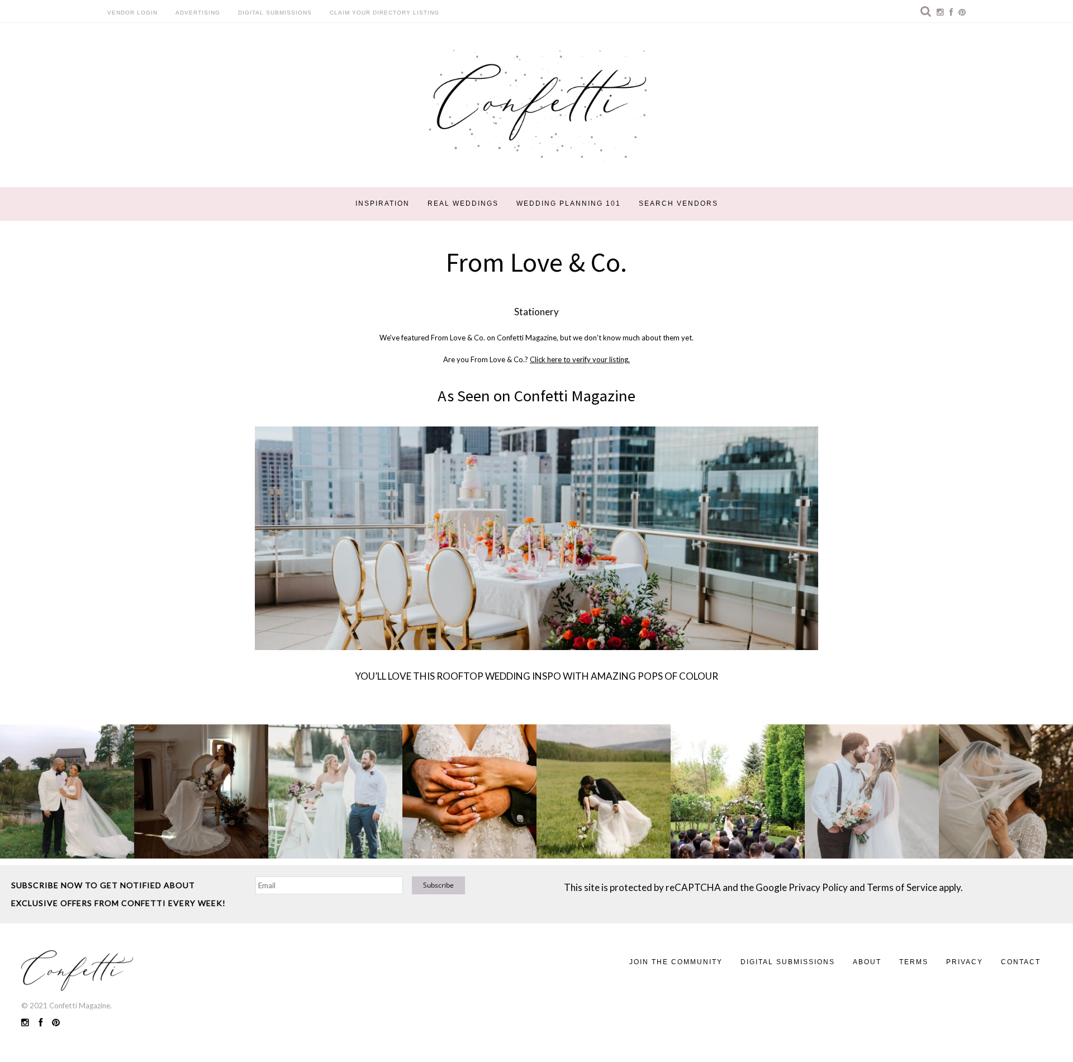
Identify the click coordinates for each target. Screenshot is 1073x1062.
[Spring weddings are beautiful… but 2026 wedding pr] (603, 791)
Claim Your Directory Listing (384, 13)
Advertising (197, 13)
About (867, 962)
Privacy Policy (818, 887)
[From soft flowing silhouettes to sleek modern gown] (201, 791)
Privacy (964, 962)
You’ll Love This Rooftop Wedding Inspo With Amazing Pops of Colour (536, 676)
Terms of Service (902, 887)
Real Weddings (463, 203)
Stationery (536, 311)
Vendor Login (132, 13)
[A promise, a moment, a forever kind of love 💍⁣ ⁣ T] (469, 791)
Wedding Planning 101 (568, 203)
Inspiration (382, 203)
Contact (1021, 962)
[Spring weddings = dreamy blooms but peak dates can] (1006, 791)
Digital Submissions (275, 13)
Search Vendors (678, 203)
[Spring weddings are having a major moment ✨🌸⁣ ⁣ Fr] (335, 791)
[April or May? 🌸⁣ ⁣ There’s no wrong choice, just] (738, 791)
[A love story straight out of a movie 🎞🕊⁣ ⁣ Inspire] (872, 791)
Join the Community (676, 962)
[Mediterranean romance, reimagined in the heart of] (67, 791)
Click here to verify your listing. (580, 359)
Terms (913, 962)
